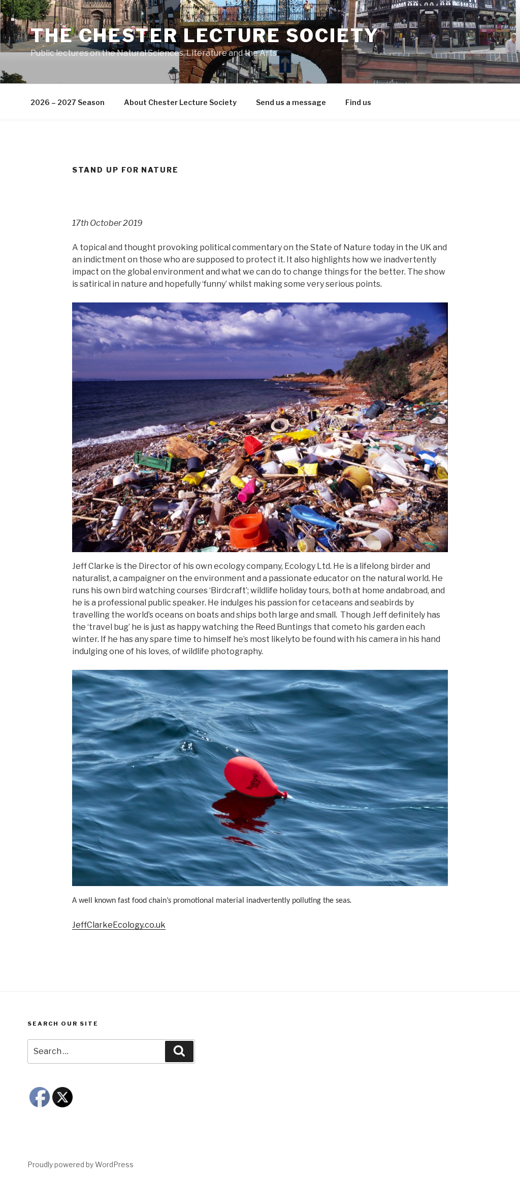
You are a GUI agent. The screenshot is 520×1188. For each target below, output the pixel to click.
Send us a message (291, 102)
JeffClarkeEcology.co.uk (119, 925)
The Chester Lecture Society (204, 35)
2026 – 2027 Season (67, 102)
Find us (358, 102)
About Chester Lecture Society (180, 102)
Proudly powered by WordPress (80, 1164)
